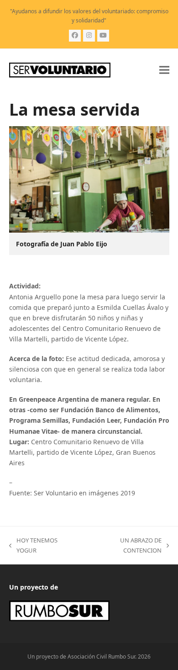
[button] (164, 70)
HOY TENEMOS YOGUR (33, 545)
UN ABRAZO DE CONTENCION (123, 545)
